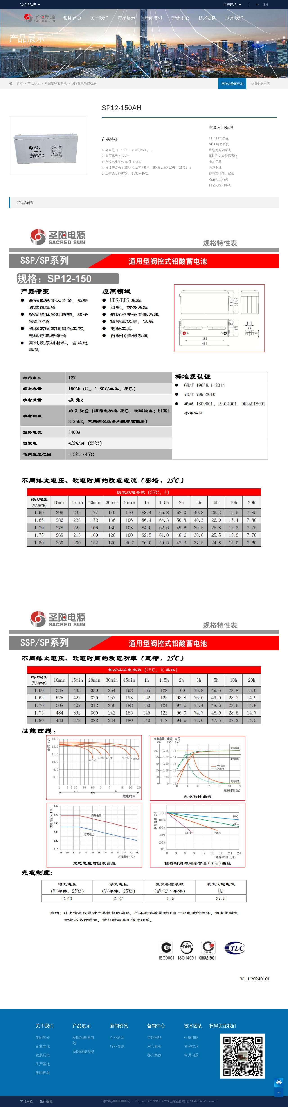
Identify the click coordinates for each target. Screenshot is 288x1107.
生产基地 (43, 1064)
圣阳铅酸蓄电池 (56, 83)
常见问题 (191, 1055)
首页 (20, 83)
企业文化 (43, 1046)
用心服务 (154, 1046)
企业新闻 (117, 1037)
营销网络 (154, 1037)
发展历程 (43, 1055)
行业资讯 (117, 1046)
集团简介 (43, 1037)
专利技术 (191, 1046)
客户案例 (154, 1055)
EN (265, 4)
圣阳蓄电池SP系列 (84, 83)
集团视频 (43, 1073)
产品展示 (33, 83)
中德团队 (191, 1037)
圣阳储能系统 (260, 83)
